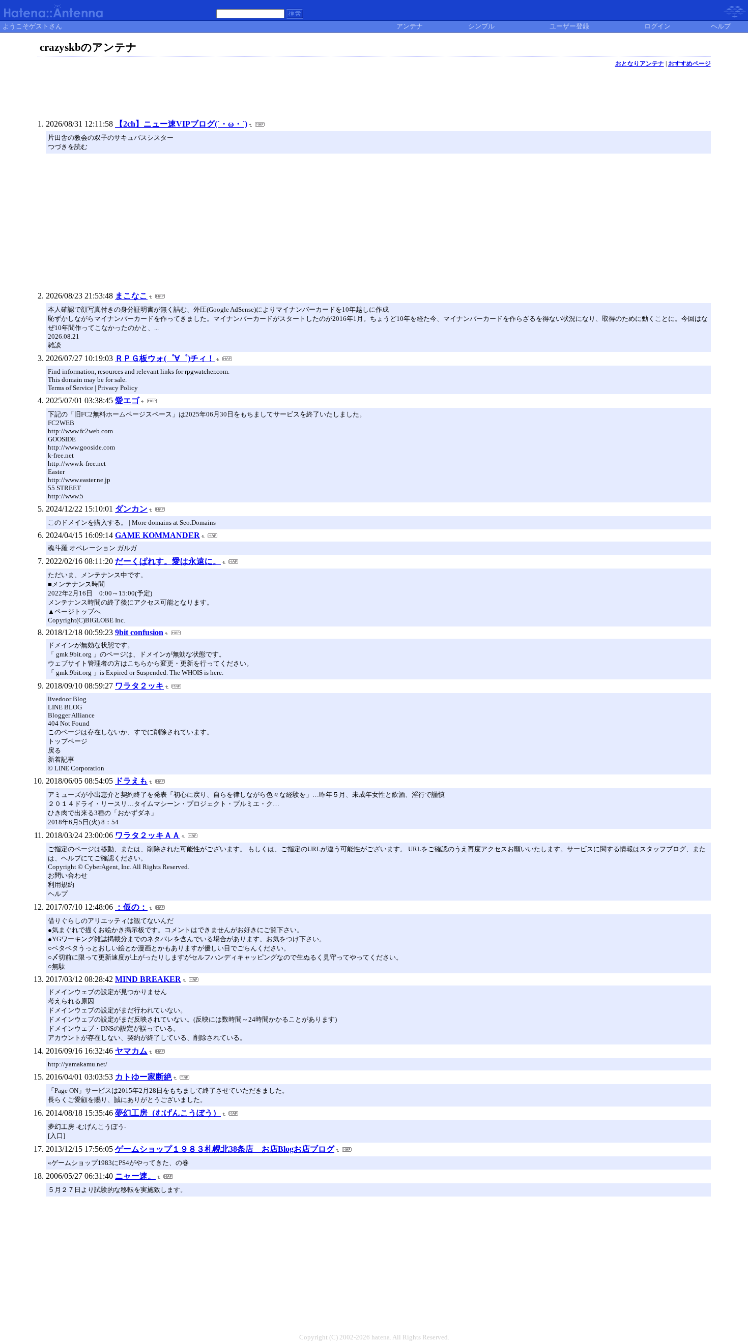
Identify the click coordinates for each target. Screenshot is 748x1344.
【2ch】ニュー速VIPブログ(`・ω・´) (181, 124)
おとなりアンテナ (639, 63)
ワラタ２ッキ (139, 685)
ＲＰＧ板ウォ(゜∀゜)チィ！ (165, 358)
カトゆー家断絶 (143, 1076)
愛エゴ (127, 400)
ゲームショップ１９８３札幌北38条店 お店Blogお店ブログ (224, 1149)
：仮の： (131, 907)
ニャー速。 (135, 1176)
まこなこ (131, 295)
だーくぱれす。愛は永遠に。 (168, 561)
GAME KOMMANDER (157, 535)
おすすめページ (689, 63)
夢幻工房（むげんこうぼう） (168, 1113)
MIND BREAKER (148, 979)
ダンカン (131, 508)
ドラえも (131, 780)
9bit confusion (139, 632)
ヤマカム (131, 1051)
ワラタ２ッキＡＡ (147, 835)
